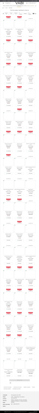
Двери (22, 5)
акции (4, 402)
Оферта (4, 406)
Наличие (32, 5)
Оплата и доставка (6, 404)
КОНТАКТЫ (4, 400)
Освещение (7, 5)
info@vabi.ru (7, 3)
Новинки (25, 13)
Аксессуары (19, 5)
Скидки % (28, 5)
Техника (25, 5)
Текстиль (10, 5)
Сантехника (15, 5)
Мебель (4, 5)
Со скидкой (29, 13)
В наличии (20, 13)
